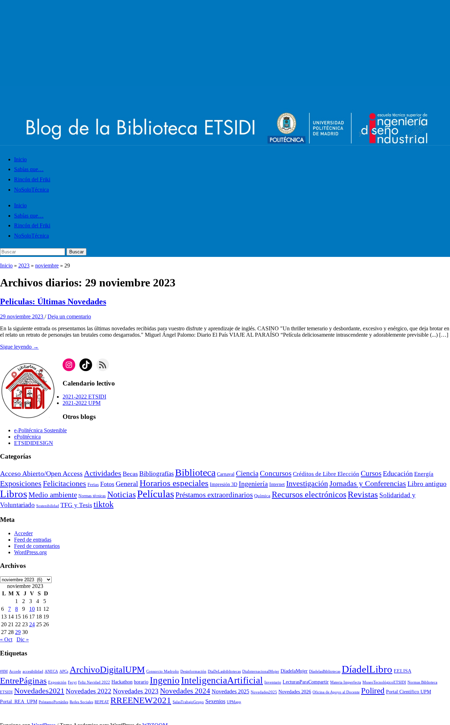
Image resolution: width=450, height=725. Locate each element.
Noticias (121, 494)
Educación (398, 473)
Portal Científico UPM (408, 691)
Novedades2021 (39, 690)
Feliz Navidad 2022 (94, 682)
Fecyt (72, 682)
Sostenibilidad (47, 506)
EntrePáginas (23, 680)
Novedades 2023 (136, 691)
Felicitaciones (64, 483)
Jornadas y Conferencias (367, 483)
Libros (13, 493)
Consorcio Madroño (162, 671)
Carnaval (225, 474)
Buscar (76, 251)
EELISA (402, 671)
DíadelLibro (367, 669)
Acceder (23, 533)
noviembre (47, 265)
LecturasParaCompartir (306, 682)
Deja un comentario (69, 316)
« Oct (6, 639)
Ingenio (165, 680)
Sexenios (215, 701)
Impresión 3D (223, 484)
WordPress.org (30, 552)
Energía (423, 474)
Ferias (93, 484)
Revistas (363, 494)
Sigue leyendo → (19, 347)
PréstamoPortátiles (53, 702)
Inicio (20, 159)
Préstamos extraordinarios (214, 495)
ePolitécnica (27, 437)
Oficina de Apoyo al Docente (336, 692)
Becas (130, 473)
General (127, 483)
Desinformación (193, 671)
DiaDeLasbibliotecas (224, 671)
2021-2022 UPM (82, 403)
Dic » (23, 639)
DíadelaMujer (294, 671)
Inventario (272, 682)
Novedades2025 (264, 692)
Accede (15, 671)
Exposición (57, 682)
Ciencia (247, 473)
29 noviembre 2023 (22, 316)
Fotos (107, 483)
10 (32, 609)
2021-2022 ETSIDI (84, 397)
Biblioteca (195, 472)
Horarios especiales (174, 483)
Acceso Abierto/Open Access (41, 473)
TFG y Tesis (76, 505)
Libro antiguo (426, 483)
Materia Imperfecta (345, 682)
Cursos (371, 473)
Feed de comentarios (37, 546)
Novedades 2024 (185, 691)
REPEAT (102, 702)
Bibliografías (156, 473)
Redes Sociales (81, 702)
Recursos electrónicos (309, 494)
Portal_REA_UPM (18, 701)
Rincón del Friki (32, 179)
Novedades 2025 (230, 691)
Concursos (275, 473)
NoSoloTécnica (31, 190)
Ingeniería (253, 483)
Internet (277, 484)
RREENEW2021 (140, 700)
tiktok (104, 504)
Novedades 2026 (294, 691)
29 (18, 632)
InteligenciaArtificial (222, 680)
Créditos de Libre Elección (326, 474)
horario (141, 682)
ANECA (51, 671)
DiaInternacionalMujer (260, 671)
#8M (4, 671)
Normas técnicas (92, 496)
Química (262, 495)
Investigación (307, 483)
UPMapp (234, 702)
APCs (63, 671)
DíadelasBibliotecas (324, 671)
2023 (24, 265)
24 (32, 624)
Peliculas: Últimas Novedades (53, 301)
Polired (373, 690)
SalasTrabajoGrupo (188, 702)
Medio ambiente (52, 495)
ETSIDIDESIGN (33, 443)
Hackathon (122, 682)
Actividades (102, 473)
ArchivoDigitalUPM (107, 669)
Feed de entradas (32, 540)
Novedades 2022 (88, 691)
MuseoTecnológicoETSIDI (384, 682)
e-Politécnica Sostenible (40, 430)
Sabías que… (29, 169)
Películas (155, 493)
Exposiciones (20, 483)
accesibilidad (32, 671)
